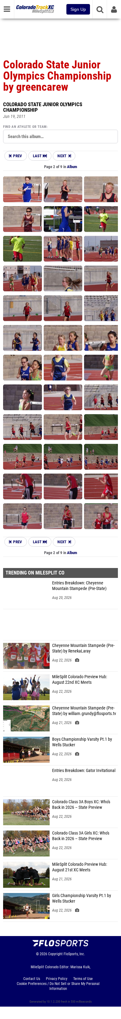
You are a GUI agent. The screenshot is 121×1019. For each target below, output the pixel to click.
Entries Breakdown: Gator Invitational (83, 770)
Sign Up (78, 9)
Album (72, 166)
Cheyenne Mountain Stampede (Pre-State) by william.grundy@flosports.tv (84, 710)
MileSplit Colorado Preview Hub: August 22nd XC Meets (79, 679)
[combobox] (60, 136)
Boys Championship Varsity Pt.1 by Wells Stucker (82, 742)
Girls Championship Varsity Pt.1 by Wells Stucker (81, 898)
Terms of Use (83, 979)
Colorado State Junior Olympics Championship (42, 107)
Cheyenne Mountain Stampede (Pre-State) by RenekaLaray (83, 648)
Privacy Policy (56, 979)
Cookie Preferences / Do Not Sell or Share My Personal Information (58, 986)
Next (61, 156)
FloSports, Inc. (74, 954)
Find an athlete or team (25, 127)
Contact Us (31, 979)
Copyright (55, 954)
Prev (17, 156)
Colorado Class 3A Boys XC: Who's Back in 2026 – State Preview (81, 804)
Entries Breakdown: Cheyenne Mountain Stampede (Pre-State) (79, 585)
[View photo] (22, 189)
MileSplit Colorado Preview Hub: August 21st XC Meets (79, 867)
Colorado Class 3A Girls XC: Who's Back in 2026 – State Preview (80, 835)
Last (38, 156)
